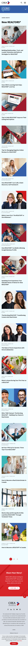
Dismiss (14, 643)
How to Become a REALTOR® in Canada (14, 547)
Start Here (13, 588)
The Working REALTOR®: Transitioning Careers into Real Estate (14, 316)
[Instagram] (20, 609)
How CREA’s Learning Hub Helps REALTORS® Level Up (12, 86)
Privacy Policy (14, 633)
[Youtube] (17, 609)
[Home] (6, 2)
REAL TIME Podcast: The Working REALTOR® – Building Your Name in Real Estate (12, 415)
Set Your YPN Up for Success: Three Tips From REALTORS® (13, 449)
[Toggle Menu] (25, 9)
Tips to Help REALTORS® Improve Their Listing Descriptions (14, 118)
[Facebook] (8, 609)
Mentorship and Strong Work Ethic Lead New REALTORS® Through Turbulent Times (13, 515)
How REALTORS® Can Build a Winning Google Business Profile (13, 249)
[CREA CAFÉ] (6, 9)
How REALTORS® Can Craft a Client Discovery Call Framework (12, 184)
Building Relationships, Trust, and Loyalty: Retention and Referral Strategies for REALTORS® (12, 52)
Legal (14, 629)
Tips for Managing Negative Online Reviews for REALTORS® (13, 151)
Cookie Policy (19, 640)
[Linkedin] (11, 609)
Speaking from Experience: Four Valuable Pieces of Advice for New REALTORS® (12, 282)
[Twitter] (14, 609)
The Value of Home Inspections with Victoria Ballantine (13, 349)
